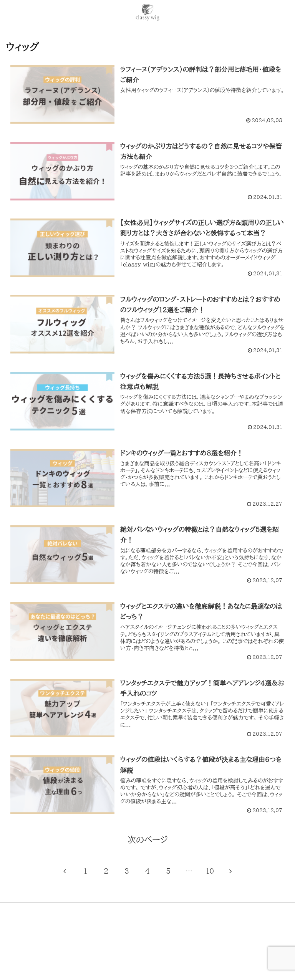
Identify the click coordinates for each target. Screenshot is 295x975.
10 (210, 870)
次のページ (148, 840)
